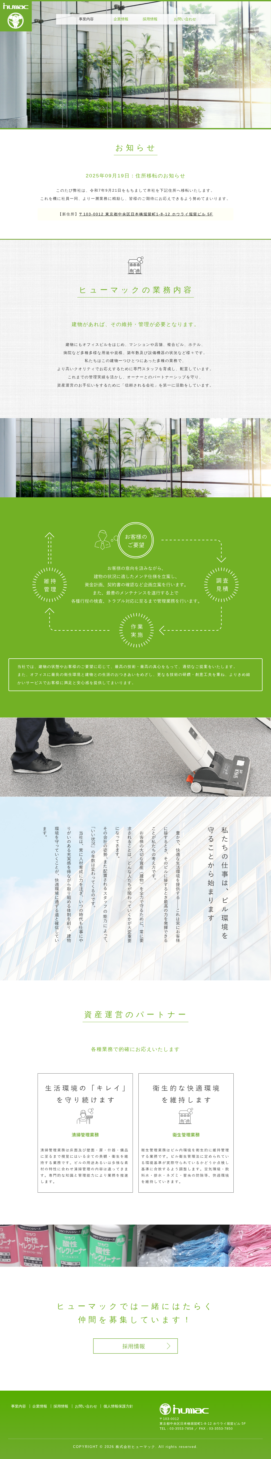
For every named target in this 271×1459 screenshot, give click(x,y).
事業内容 (18, 1406)
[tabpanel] (135, 64)
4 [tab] (158, 117)
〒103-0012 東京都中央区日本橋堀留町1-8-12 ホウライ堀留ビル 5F (146, 214)
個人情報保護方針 (118, 1406)
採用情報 (150, 19)
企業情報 (121, 19)
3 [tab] (141, 117)
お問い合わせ (185, 19)
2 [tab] (123, 117)
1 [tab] (106, 117)
